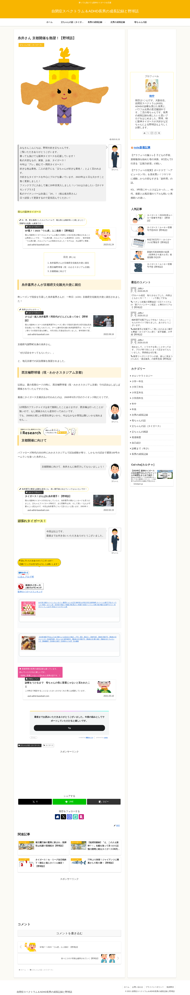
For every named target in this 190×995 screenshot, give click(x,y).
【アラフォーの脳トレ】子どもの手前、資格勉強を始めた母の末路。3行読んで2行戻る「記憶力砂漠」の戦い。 (152, 159)
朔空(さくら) (89, 737)
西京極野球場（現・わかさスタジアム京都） (70, 267)
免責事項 (170, 987)
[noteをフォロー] (75, 816)
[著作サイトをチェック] (57, 816)
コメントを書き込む (69, 933)
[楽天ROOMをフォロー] (81, 816)
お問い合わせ (137, 987)
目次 (65, 257)
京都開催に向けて (58, 271)
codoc (106, 737)
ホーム (126, 987)
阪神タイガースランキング (30, 591)
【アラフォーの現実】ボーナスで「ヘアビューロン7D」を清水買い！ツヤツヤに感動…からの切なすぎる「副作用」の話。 (152, 176)
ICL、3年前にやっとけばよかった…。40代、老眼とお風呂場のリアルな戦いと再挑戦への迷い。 (152, 193)
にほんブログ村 (26, 576)
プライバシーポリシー (155, 987)
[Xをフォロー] (63, 816)
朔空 (151, 96)
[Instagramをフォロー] (69, 816)
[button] (104, 802)
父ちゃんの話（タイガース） (31, 745)
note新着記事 (142, 147)
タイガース (49, 745)
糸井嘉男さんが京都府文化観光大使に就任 (69, 263)
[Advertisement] (69, 772)
